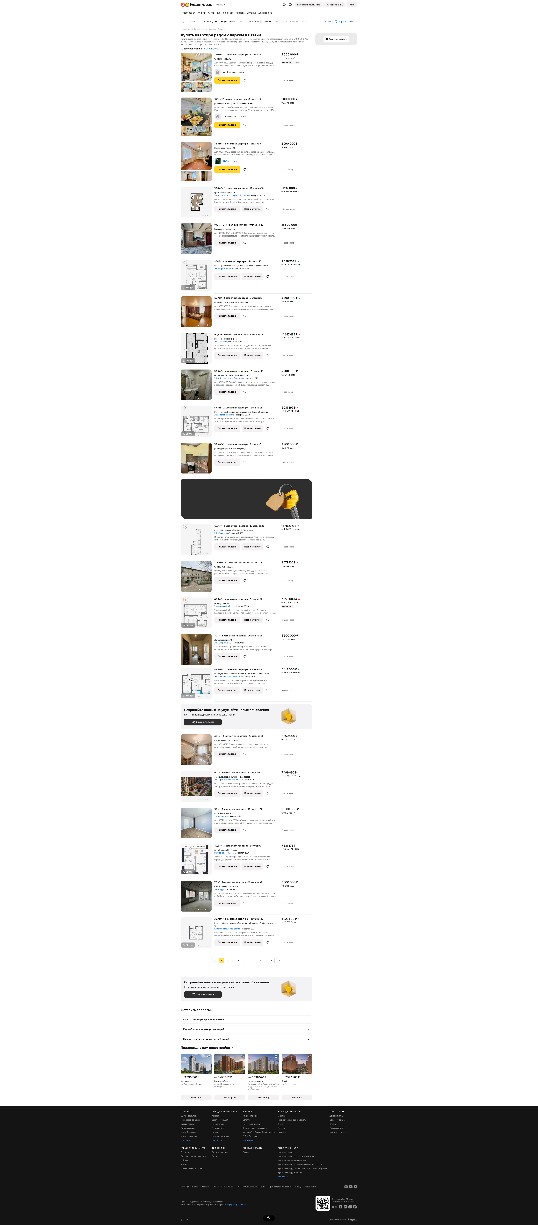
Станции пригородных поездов (195, 1156)
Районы (184, 1160)
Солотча (246, 1120)
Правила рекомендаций (280, 1187)
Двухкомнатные (337, 1116)
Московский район (251, 1124)
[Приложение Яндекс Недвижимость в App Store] (340, 1207)
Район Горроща (250, 1136)
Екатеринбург (218, 1128)
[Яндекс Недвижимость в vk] (346, 1186)
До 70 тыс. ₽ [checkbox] (230, 503)
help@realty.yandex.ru (236, 1204)
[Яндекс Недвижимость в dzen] (351, 1186)
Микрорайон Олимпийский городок (259, 1132)
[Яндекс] (352, 1219)
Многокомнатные (338, 1132)
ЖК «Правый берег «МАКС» (227, 780)
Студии (333, 1124)
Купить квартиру (286, 1152)
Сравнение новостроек (191, 1168)
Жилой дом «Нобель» (224, 606)
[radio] (227, 960)
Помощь (298, 1187)
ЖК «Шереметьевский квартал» (229, 378)
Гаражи (281, 1128)
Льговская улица (221, 640)
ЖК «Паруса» (220, 889)
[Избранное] (284, 4)
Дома (280, 1124)
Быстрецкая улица (222, 813)
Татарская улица (188, 1128)
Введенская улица (222, 148)
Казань (215, 1132)
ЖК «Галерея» (220, 342)
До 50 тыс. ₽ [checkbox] (211, 503)
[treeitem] (188, 13)
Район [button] (328, 22)
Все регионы (186, 1152)
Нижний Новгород (220, 1136)
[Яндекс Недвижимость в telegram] (355, 1186)
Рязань (217, 266)
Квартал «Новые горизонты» (227, 929)
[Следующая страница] (279, 960)
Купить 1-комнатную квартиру (292, 1160)
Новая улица (220, 603)
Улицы (184, 1164)
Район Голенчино (251, 1116)
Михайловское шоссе (190, 1120)
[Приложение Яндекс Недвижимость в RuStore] (355, 1207)
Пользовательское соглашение (251, 1187)
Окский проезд (187, 1124)
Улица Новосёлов (189, 1136)
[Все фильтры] (183, 21)
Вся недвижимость (189, 1187)
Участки (281, 1116)
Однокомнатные (337, 1120)
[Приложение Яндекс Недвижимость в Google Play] (345, 1207)
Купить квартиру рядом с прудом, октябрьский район (302, 1168)
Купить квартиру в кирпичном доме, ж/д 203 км (300, 1164)
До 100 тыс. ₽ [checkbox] (249, 503)
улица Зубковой (236, 302)
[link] (352, 4)
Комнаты (282, 1132)
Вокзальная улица (222, 229)
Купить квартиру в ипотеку (290, 1172)
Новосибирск (218, 1124)
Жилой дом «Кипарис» (224, 415)
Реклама (205, 1187)
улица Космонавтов (240, 103)
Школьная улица (238, 448)
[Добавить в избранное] (245, 80)
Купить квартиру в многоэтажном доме (296, 1156)
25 (272, 960)
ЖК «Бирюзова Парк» (224, 268)
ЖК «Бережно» (221, 533)
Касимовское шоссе (223, 740)
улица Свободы (221, 59)
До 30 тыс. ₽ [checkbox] (193, 503)
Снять (214, 1156)
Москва (215, 1116)
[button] (290, 4)
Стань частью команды (223, 1187)
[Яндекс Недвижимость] (196, 5)
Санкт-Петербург (220, 1120)
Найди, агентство (231, 161)
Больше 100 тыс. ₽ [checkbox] (196, 511)
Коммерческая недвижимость (292, 1120)
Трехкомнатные (337, 1128)
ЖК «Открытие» (221, 643)
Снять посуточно (220, 1152)
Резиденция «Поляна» (224, 853)
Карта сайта (310, 1187)
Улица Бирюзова (188, 1132)
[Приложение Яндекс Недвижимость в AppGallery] (350, 1207)
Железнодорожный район (255, 1128)
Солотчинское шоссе (224, 886)
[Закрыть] (356, 21)
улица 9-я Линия (221, 567)
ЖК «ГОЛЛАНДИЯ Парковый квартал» (232, 195)
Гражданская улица (223, 192)
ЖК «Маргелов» (221, 816)
